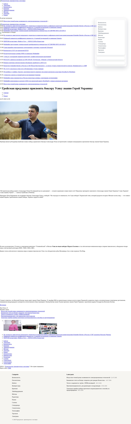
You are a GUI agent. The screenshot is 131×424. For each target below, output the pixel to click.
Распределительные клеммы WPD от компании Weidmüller (21, 53)
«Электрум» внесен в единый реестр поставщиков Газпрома (22, 75)
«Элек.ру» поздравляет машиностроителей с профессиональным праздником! (27, 56)
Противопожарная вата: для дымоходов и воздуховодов (18, 316)
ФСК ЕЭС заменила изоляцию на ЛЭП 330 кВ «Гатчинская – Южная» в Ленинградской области (33, 59)
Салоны (6, 358)
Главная (6, 93)
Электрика (7, 5)
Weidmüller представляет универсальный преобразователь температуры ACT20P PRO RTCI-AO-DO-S (35, 30)
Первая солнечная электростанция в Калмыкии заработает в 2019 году (25, 62)
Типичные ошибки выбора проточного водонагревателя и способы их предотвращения (28, 317)
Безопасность (8, 7)
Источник (3, 305)
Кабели (6, 4)
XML (9, 368)
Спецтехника (8, 362)
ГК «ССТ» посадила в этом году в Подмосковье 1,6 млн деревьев (23, 69)
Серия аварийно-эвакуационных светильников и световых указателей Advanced (28, 47)
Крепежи (6, 8)
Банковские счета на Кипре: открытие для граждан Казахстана (20, 313)
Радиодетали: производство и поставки (17, 366)
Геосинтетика (8, 354)
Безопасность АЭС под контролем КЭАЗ (16, 50)
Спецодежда (7, 360)
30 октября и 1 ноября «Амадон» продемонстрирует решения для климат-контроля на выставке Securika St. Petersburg (39, 72)
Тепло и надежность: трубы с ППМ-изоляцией (15, 314)
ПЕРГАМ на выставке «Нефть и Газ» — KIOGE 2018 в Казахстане (24, 29)
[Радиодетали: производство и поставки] (12, 1)
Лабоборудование (9, 10)
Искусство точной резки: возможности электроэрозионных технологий (25, 21)
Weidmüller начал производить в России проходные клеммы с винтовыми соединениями (30, 78)
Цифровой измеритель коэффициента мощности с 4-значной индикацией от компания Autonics (33, 27)
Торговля (6, 13)
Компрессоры (8, 355)
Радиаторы (7, 357)
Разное (6, 15)
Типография (7, 363)
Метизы (6, 12)
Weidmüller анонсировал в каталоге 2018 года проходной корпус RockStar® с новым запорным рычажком (35, 81)
